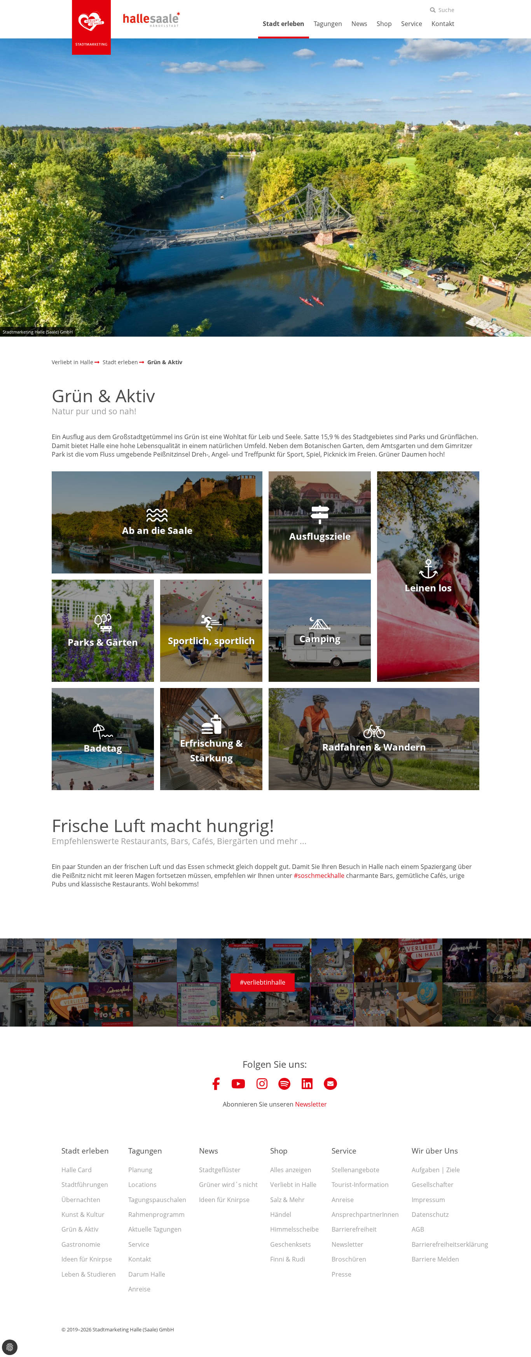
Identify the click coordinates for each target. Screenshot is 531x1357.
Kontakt (442, 23)
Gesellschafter (433, 1184)
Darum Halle (146, 1274)
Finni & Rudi (287, 1259)
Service (411, 23)
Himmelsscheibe (294, 1229)
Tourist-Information (360, 1184)
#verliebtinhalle (262, 982)
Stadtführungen (84, 1184)
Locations (142, 1184)
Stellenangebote (355, 1170)
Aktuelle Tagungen (155, 1229)
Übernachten (80, 1199)
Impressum (428, 1199)
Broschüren (349, 1259)
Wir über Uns (435, 1150)
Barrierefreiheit (354, 1229)
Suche (446, 10)
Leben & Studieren (88, 1274)
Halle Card (76, 1170)
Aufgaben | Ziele (436, 1170)
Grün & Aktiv (79, 1229)
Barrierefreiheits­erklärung (450, 1244)
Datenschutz (430, 1214)
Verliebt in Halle (293, 1184)
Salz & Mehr (287, 1199)
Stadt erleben (283, 23)
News (359, 23)
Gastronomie (80, 1244)
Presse (341, 1274)
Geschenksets (290, 1244)
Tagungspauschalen (157, 1199)
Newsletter (311, 1104)
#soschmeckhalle (320, 875)
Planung (140, 1170)
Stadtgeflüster (220, 1170)
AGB (418, 1229)
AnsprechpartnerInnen (365, 1214)
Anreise (139, 1289)
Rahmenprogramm (156, 1214)
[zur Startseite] (91, 27)
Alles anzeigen (290, 1170)
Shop (384, 23)
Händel (280, 1214)
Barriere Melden (435, 1259)
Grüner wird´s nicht (228, 1184)
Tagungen (328, 23)
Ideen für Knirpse (86, 1259)
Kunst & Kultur (83, 1214)
